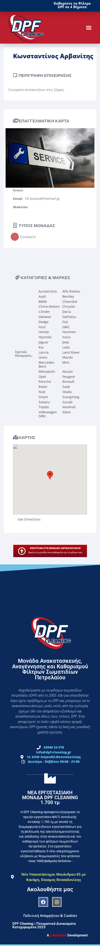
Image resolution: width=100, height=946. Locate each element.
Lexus (43, 357)
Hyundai (45, 337)
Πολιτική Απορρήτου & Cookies (50, 915)
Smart (43, 397)
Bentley (68, 296)
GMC (66, 327)
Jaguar (44, 342)
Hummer (69, 332)
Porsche (45, 381)
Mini (65, 362)
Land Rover (71, 352)
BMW (43, 301)
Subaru (44, 402)
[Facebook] (43, 902)
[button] (88, 27)
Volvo (66, 412)
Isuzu (66, 337)
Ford (42, 327)
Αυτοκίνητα (48, 291)
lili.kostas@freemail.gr (42, 199)
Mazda (67, 357)
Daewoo (45, 316)
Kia (41, 347)
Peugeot (68, 376)
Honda (44, 332)
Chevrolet (69, 301)
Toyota (44, 407)
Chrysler (68, 306)
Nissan (67, 371)
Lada (66, 347)
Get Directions (29, 519)
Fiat (65, 322)
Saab (66, 386)
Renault (68, 381)
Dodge (44, 322)
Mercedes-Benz (47, 364)
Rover (43, 386)
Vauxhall (69, 407)
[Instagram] (57, 902)
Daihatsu (69, 316)
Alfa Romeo (71, 291)
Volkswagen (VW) (48, 414)
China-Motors (49, 306)
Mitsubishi (47, 371)
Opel (42, 376)
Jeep (65, 342)
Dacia (66, 311)
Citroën (44, 311)
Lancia (44, 352)
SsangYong (70, 397)
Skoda (67, 392)
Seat (42, 392)
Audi (42, 296)
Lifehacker (58, 935)
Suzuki (67, 402)
